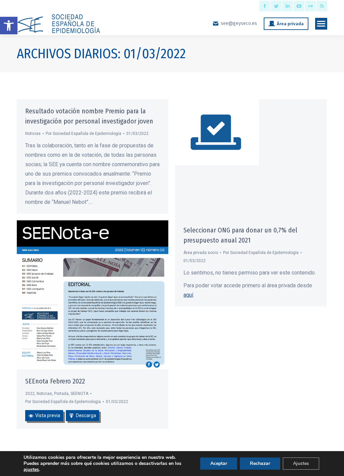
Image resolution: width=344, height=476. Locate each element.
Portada (61, 393)
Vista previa (47, 415)
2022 (30, 393)
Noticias (33, 133)
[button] (8, 25)
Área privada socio (200, 252)
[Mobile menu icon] (321, 24)
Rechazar (260, 463)
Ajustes (301, 463)
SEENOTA (79, 393)
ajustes (31, 470)
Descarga (86, 415)
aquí (188, 295)
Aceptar (218, 463)
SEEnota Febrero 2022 (55, 381)
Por (83, 133)
